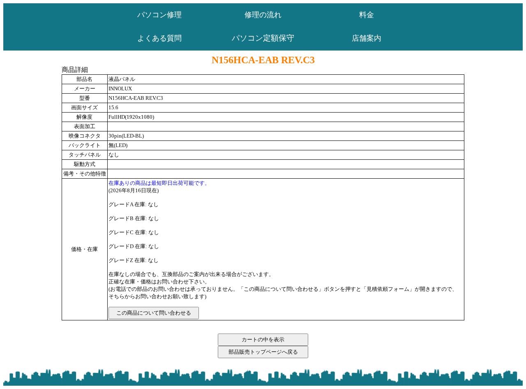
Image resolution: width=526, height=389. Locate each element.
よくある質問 (159, 38)
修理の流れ (263, 15)
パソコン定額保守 (263, 38)
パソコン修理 (159, 15)
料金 (366, 15)
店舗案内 (366, 38)
